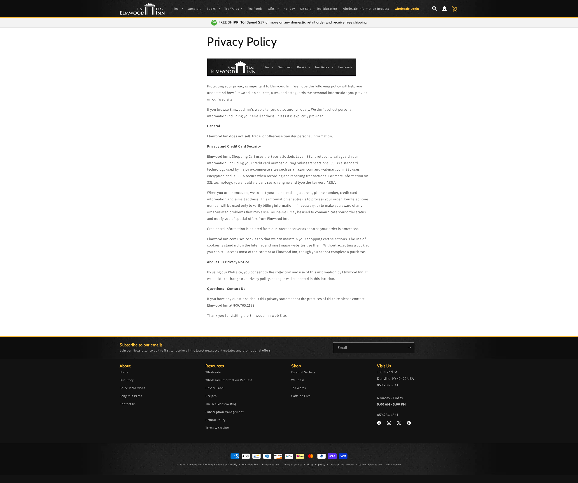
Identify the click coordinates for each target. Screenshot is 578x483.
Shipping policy (316, 464)
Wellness (297, 380)
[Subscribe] (409, 347)
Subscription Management (224, 412)
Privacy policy (270, 464)
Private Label (215, 388)
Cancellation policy (370, 464)
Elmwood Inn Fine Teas (200, 464)
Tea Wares (298, 388)
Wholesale (213, 372)
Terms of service (292, 464)
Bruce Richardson (132, 388)
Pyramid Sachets (303, 372)
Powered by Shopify (225, 464)
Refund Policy (215, 420)
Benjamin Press (131, 396)
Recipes (211, 396)
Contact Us (128, 404)
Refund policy (250, 464)
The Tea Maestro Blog (221, 404)
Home (124, 372)
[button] (178, 8)
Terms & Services (217, 428)
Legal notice (393, 464)
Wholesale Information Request (228, 380)
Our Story (126, 380)
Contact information (342, 464)
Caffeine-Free (301, 396)
